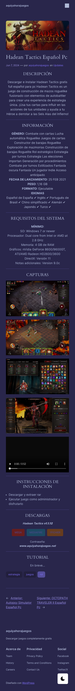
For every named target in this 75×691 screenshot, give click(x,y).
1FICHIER (55, 532)
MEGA (18, 532)
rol (41, 574)
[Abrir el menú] (67, 6)
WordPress (28, 682)
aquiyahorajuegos (17, 5)
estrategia (14, 574)
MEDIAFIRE (35, 532)
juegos (30, 574)
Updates (58, 65)
